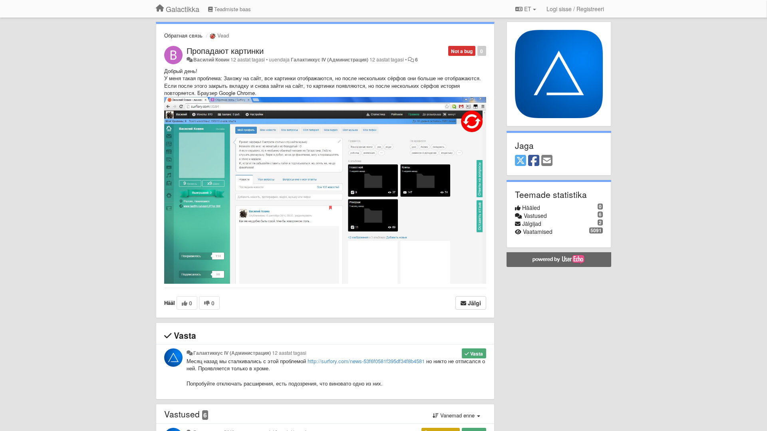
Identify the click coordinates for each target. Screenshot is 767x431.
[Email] (546, 161)
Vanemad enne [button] (457, 415)
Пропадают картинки (225, 50)
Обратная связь (183, 35)
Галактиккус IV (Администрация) (329, 59)
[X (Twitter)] (520, 161)
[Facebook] (533, 161)
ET (528, 9)
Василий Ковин (211, 59)
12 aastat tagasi (289, 352)
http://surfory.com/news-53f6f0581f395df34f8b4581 (366, 361)
